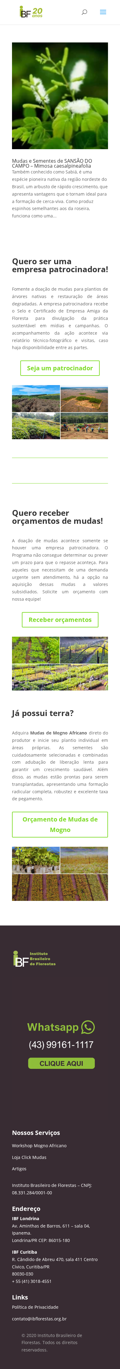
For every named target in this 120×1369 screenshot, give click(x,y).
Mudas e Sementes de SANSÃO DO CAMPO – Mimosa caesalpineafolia (52, 163)
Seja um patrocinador (60, 368)
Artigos (19, 1169)
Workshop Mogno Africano (39, 1145)
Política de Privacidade (35, 1307)
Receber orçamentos (60, 619)
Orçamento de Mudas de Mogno (60, 824)
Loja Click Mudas (29, 1157)
